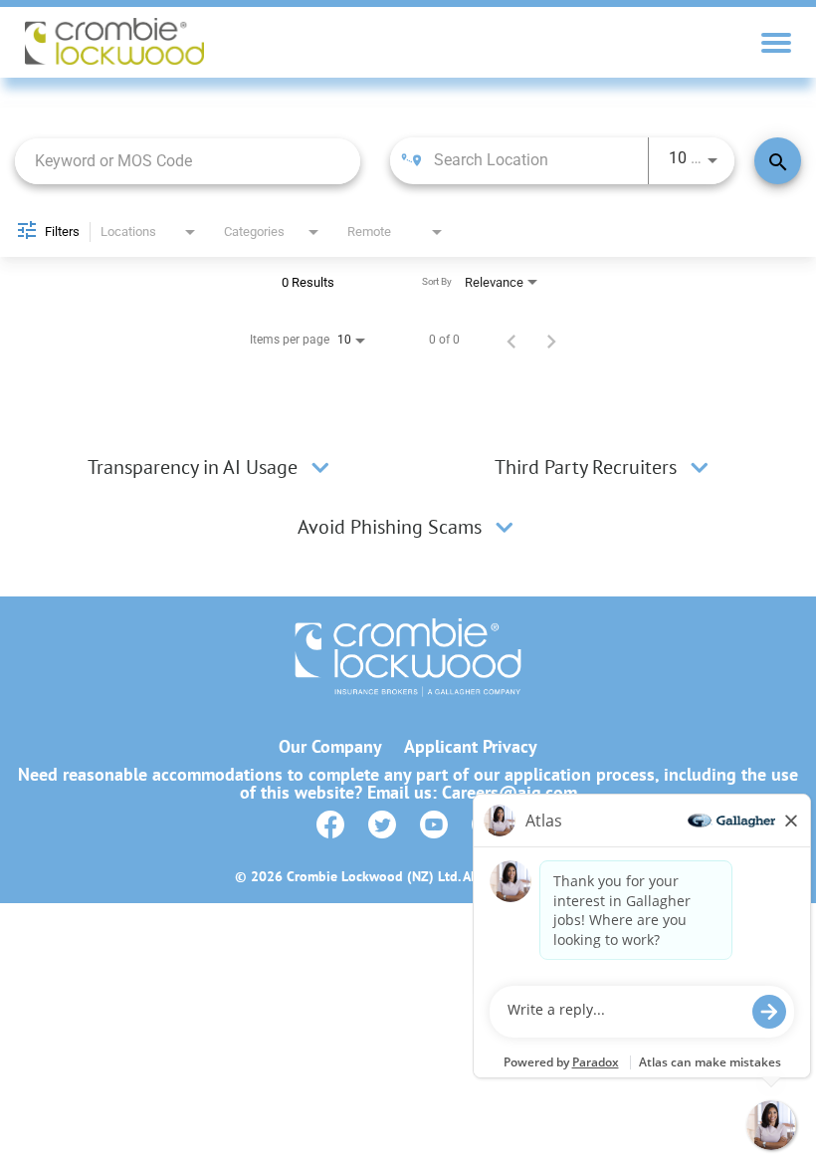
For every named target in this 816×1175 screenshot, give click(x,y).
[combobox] (187, 160)
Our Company (330, 747)
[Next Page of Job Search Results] (551, 339)
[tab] (211, 467)
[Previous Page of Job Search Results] (511, 339)
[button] (320, 467)
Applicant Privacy (470, 747)
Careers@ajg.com (509, 792)
